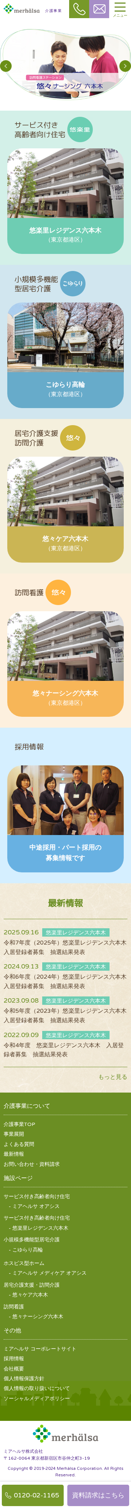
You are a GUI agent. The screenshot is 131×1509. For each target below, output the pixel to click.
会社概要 (14, 1369)
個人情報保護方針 (24, 1379)
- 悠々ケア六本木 (28, 1295)
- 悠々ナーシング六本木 (36, 1316)
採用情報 (14, 1359)
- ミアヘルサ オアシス (34, 1206)
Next (125, 66)
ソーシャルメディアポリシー (37, 1398)
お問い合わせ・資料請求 (32, 1164)
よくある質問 (19, 1144)
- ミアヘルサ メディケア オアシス (48, 1273)
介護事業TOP (19, 1124)
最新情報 (14, 1154)
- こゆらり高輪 (26, 1250)
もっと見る (112, 1077)
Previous (6, 66)
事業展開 (14, 1134)
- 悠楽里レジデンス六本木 (38, 1228)
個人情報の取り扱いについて (37, 1388)
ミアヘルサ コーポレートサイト (40, 1349)
